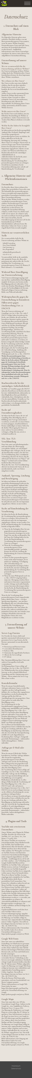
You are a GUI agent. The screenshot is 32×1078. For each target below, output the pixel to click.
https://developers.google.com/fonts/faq (15, 988)
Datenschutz (16, 1068)
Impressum (16, 1066)
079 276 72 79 (7, 254)
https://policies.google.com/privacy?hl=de (15, 934)
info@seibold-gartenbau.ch (12, 252)
